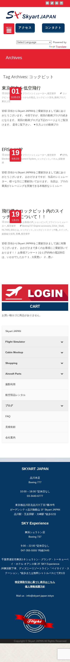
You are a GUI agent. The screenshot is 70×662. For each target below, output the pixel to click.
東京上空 (6, 101)
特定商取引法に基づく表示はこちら (35, 582)
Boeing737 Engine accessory (36, 226)
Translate (61, 46)
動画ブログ (60, 97)
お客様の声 (28, 222)
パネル (54, 159)
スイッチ (63, 230)
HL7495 (6, 230)
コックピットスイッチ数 (46, 230)
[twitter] (52, 4)
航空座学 (51, 93)
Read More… (9, 131)
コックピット (43, 159)
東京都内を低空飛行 (21, 88)
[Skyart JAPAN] (28, 14)
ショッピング (40, 222)
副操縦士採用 (8, 234)
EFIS (64, 155)
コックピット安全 (44, 97)
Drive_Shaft (58, 226)
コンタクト (53, 27)
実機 (18, 234)
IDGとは (15, 230)
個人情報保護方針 (35, 586)
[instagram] (61, 4)
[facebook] (47, 4)
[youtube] (57, 4)
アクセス (25, 27)
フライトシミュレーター (34, 93)
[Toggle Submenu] (62, 341)
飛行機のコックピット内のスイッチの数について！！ (33, 213)
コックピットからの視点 (23, 97)
